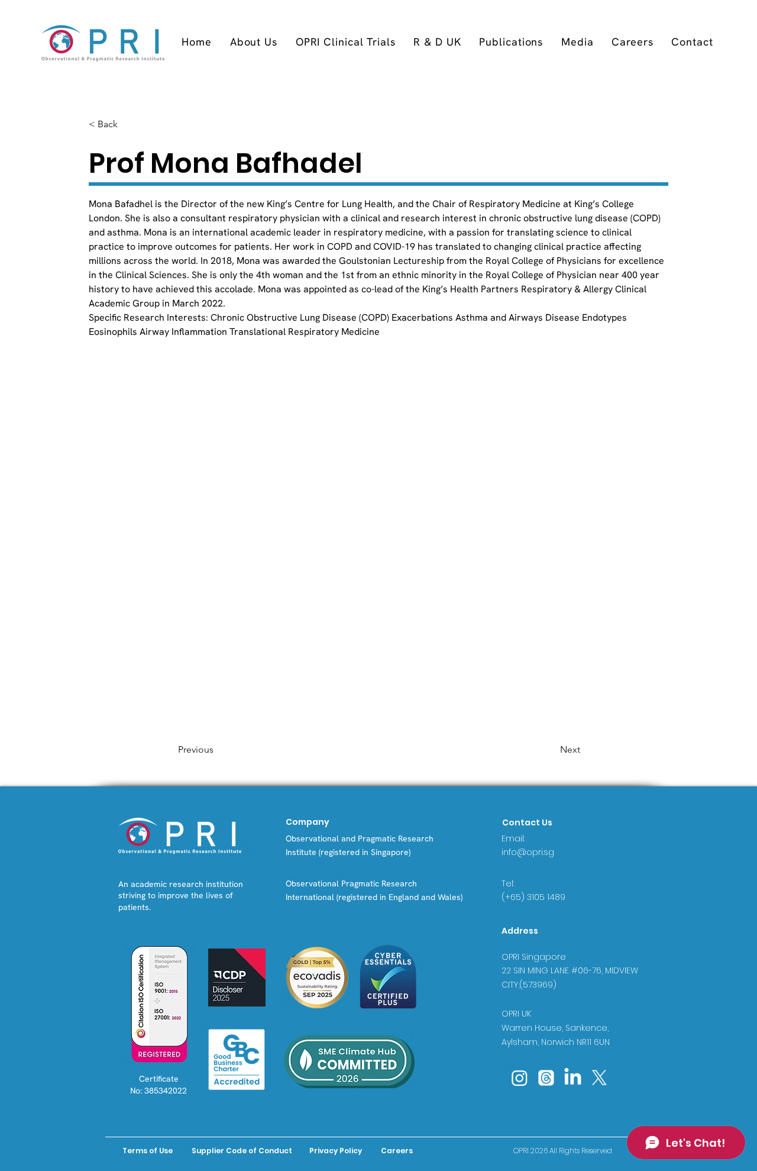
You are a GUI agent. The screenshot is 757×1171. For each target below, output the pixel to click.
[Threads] (546, 1077)
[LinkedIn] (572, 1077)
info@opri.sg (528, 852)
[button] (345, 41)
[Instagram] (519, 1077)
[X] (599, 1077)
